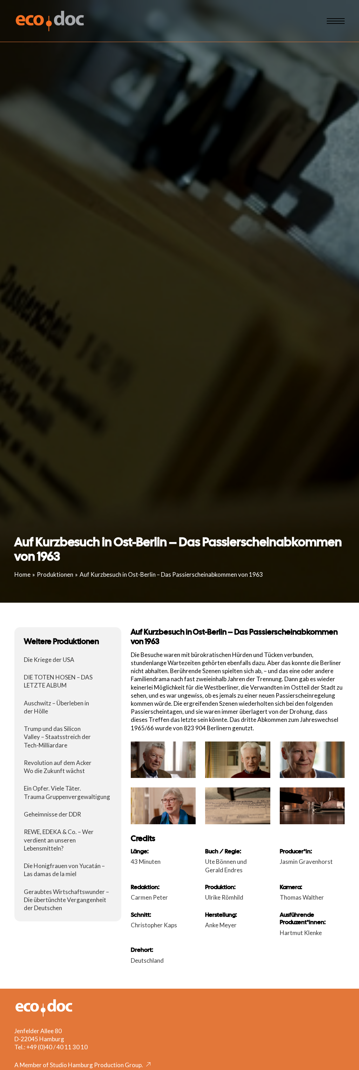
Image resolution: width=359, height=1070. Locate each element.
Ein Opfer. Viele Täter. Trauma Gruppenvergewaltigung (67, 792)
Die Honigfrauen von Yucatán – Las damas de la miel (64, 870)
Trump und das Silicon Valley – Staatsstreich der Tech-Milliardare (57, 737)
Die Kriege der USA (49, 659)
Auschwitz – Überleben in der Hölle (56, 707)
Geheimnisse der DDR (52, 814)
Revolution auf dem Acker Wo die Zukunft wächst (58, 766)
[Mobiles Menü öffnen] (336, 21)
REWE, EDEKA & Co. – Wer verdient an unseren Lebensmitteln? (59, 840)
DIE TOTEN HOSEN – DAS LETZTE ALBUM (58, 681)
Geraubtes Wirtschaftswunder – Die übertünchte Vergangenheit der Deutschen (66, 900)
